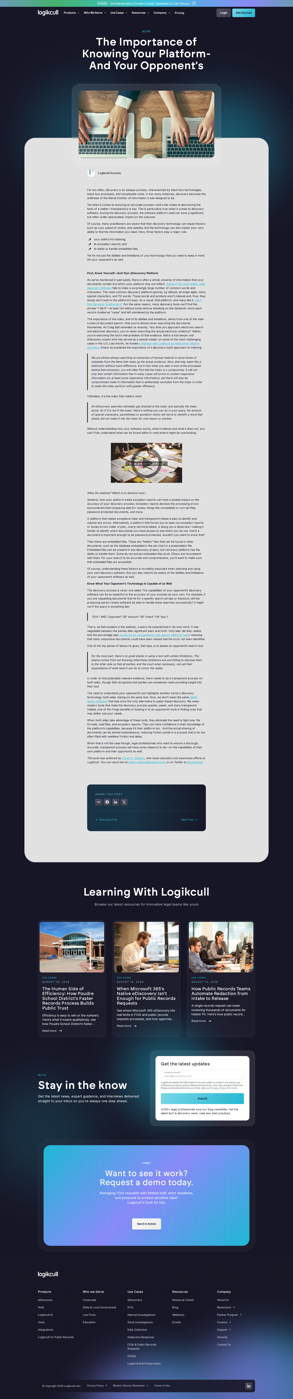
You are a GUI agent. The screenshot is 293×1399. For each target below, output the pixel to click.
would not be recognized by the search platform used (154, 635)
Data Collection (137, 1329)
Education (89, 1322)
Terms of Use (162, 1385)
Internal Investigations (141, 1314)
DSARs (132, 1356)
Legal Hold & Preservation (144, 1363)
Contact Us (224, 1344)
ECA (130, 1307)
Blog (175, 1307)
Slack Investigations (140, 1322)
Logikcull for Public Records (56, 1337)
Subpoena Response (141, 1337)
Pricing (179, 13)
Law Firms (89, 1314)
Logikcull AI (45, 1314)
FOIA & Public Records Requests (142, 1346)
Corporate (89, 1300)
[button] (72, 13)
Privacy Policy (218, 1088)
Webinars (178, 1314)
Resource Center (183, 1300)
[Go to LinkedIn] (248, 1386)
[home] (48, 12)
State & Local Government (99, 1307)
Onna (41, 1322)
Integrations (45, 1329)
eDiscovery (45, 1300)
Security (222, 1337)
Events (176, 1322)
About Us (223, 1300)
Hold (41, 1307)
